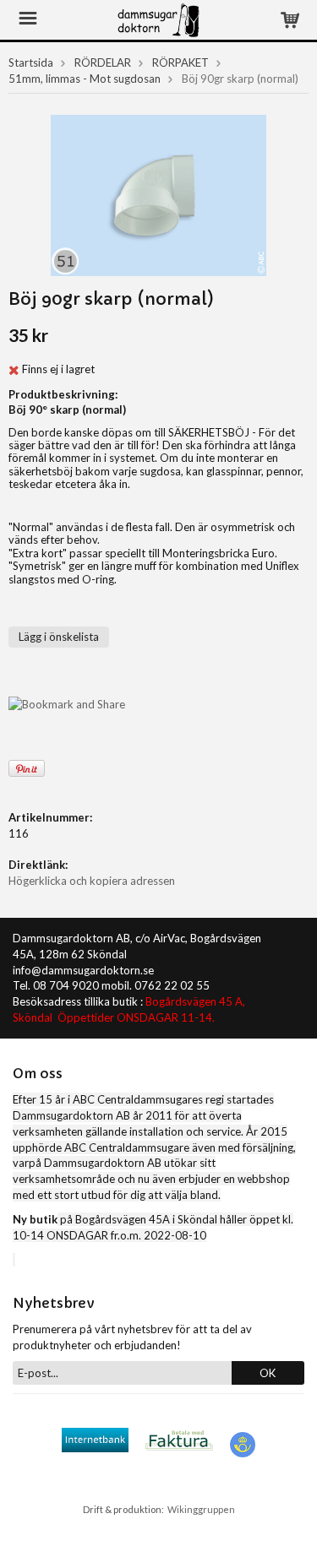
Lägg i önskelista (59, 636)
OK (268, 1373)
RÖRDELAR (102, 62)
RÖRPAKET (180, 62)
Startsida (30, 62)
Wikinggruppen (201, 1509)
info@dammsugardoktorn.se (83, 970)
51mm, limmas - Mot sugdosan (84, 78)
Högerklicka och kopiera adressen (91, 880)
